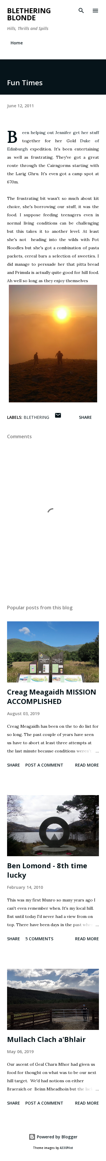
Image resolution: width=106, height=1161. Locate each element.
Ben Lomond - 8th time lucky (47, 870)
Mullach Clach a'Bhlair (46, 1039)
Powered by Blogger (56, 1137)
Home (17, 43)
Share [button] (85, 417)
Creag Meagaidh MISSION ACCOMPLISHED (51, 696)
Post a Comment (44, 765)
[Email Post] (58, 417)
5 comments (39, 938)
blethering (36, 417)
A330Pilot (66, 1148)
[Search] (81, 10)
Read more (87, 765)
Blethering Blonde (29, 14)
